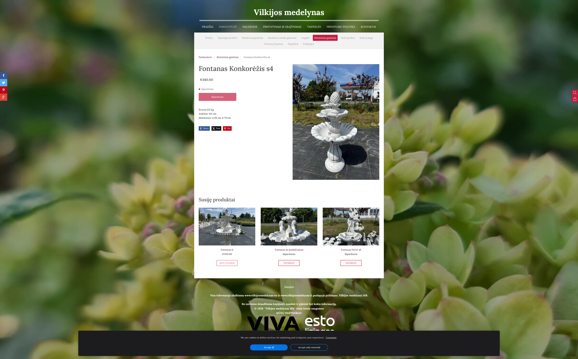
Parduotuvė (205, 57)
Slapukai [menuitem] (289, 286)
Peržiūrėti (289, 262)
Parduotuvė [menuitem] (228, 26)
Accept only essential (309, 347)
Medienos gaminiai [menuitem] (252, 37)
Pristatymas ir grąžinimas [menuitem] (282, 26)
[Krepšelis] (575, 99)
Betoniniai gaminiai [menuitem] (325, 37)
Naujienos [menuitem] (249, 26)
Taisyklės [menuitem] (314, 26)
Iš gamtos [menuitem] (293, 43)
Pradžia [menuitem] (207, 26)
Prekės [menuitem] (209, 37)
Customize (331, 337)
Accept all (269, 347)
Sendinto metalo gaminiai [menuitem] (282, 37)
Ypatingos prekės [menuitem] (227, 37)
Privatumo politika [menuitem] (341, 26)
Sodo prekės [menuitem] (348, 37)
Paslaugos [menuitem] (308, 43)
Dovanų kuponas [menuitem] (273, 43)
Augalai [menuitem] (305, 37)
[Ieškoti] (575, 93)
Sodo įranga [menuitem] (366, 37)
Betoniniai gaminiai (228, 57)
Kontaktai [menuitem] (368, 26)
